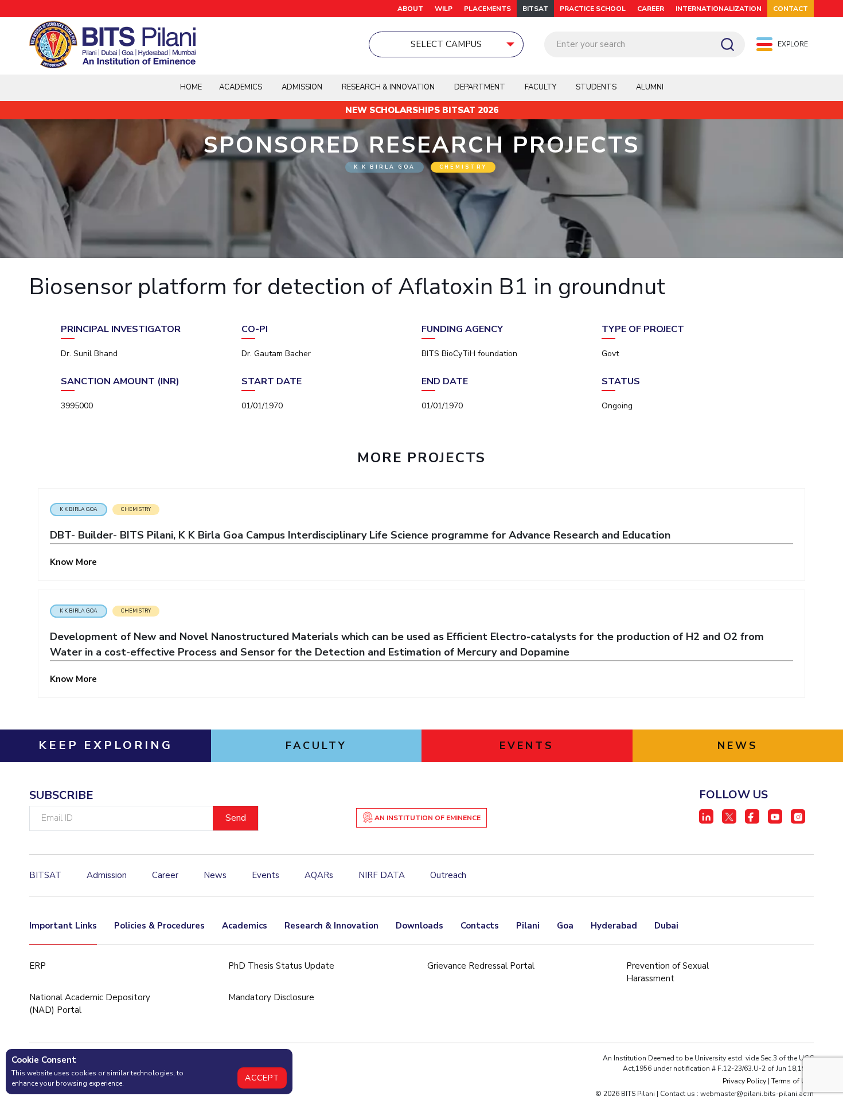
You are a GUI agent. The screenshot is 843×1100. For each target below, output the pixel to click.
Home (191, 87)
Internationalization (719, 8)
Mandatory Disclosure (271, 997)
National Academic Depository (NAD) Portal (89, 1004)
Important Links (63, 925)
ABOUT (410, 8)
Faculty (540, 87)
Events (265, 875)
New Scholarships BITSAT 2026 (421, 110)
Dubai (666, 925)
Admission (302, 87)
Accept (262, 1077)
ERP (37, 966)
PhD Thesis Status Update (281, 966)
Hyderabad (614, 925)
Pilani (528, 925)
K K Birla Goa (78, 509)
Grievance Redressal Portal (480, 966)
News (215, 875)
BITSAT (535, 8)
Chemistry (136, 509)
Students (596, 87)
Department (479, 87)
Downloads (419, 925)
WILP (443, 8)
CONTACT (790, 8)
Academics (244, 925)
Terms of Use (792, 1081)
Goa (565, 925)
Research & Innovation (331, 925)
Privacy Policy (744, 1081)
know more (74, 562)
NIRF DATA (381, 875)
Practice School (593, 8)
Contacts (479, 925)
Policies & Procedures (159, 925)
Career (650, 8)
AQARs (319, 875)
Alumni (650, 87)
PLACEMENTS (487, 8)
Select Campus (446, 44)
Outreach (448, 875)
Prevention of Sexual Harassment (667, 972)
